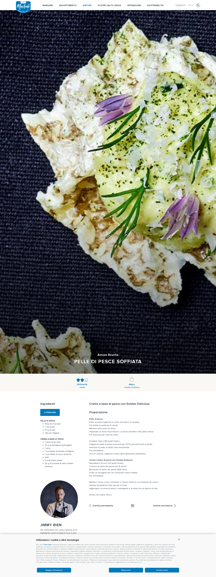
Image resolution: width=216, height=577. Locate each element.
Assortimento (68, 5)
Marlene (48, 5)
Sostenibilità (155, 5)
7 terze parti (47, 544)
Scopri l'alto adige (109, 5)
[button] (179, 540)
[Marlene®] (23, 12)
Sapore (87, 5)
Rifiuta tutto (126, 570)
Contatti (181, 5)
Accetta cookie (162, 570)
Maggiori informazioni (54, 570)
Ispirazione (134, 5)
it (190, 5)
